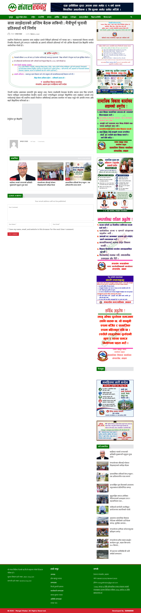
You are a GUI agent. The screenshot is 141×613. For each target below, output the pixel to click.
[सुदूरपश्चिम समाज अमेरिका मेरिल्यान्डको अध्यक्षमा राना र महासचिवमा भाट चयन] (102, 499)
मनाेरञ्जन (73, 17)
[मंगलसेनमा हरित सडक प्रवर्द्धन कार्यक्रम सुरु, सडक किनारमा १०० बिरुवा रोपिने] (102, 543)
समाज (49, 17)
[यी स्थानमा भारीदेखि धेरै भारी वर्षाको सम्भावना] (102, 554)
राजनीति (41, 17)
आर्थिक (56, 17)
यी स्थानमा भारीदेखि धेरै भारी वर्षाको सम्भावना (120, 552)
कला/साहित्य (83, 17)
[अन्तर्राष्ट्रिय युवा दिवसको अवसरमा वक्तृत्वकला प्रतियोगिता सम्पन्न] (102, 488)
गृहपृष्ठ (11, 17)
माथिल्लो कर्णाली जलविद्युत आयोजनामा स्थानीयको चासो (120, 508)
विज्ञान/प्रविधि (96, 17)
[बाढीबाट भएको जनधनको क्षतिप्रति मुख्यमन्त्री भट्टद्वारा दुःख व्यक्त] (23, 171)
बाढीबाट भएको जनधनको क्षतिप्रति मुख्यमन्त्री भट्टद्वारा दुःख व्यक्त (121, 454)
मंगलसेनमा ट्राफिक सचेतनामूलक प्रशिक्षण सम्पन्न (121, 530)
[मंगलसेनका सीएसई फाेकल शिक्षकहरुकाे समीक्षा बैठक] (50, 171)
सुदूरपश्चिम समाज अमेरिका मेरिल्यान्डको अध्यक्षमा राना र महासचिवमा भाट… (120, 498)
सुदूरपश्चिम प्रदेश (21, 17)
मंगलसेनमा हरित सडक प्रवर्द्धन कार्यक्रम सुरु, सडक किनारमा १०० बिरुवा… (120, 543)
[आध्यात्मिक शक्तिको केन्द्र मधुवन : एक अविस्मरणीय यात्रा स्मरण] (78, 171)
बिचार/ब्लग (107, 17)
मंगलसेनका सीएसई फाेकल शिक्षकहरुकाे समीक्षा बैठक (119, 464)
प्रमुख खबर (13, 179)
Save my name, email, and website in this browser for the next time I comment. (41, 229)
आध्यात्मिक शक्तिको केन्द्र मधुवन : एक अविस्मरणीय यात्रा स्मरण (121, 475)
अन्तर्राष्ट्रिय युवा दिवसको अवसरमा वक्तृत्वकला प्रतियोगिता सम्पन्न (122, 486)
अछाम (39, 179)
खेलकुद (65, 17)
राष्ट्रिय (33, 17)
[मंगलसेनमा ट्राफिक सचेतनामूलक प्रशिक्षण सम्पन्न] (102, 532)
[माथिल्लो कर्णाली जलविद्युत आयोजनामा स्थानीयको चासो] (102, 510)
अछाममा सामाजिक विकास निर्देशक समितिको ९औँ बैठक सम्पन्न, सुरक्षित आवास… (120, 521)
